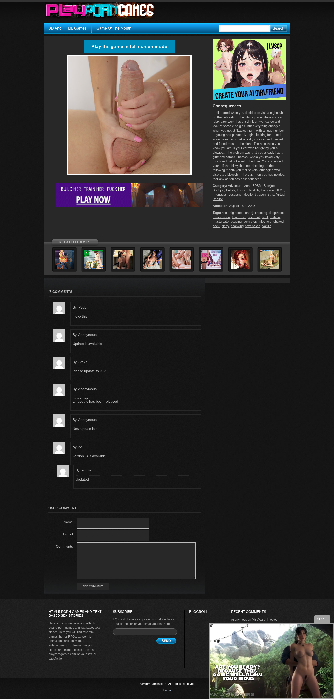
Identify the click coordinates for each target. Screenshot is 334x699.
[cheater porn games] (129, 206)
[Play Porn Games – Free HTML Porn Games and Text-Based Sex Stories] (100, 10)
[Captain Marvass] (64, 268)
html (265, 217)
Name (68, 522)
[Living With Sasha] (270, 268)
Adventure (235, 186)
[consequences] (129, 175)
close (322, 619)
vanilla (266, 226)
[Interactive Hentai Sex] (94, 268)
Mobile (248, 194)
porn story (250, 221)
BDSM (257, 186)
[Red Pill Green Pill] (182, 268)
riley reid (265, 221)
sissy (225, 226)
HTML (280, 190)
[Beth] (152, 268)
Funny (241, 190)
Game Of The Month (113, 28)
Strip (270, 194)
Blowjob (269, 186)
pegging (236, 221)
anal (225, 213)
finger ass (239, 217)
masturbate (221, 221)
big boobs (236, 213)
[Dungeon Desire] (240, 268)
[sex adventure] (249, 99)
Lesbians (235, 194)
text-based (252, 226)
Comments (64, 546)
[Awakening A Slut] (211, 268)
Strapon (260, 194)
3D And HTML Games (68, 28)
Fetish (230, 190)
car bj (249, 213)
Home (167, 690)
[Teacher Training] (123, 268)
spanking (237, 226)
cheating (261, 213)
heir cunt (254, 217)
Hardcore (267, 190)
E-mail (68, 534)
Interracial (220, 194)
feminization (221, 217)
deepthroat (276, 213)
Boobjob (218, 190)
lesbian (275, 217)
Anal (247, 186)
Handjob (253, 190)
